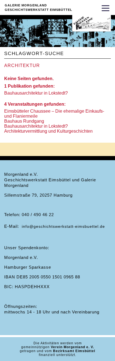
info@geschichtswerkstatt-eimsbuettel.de (63, 226)
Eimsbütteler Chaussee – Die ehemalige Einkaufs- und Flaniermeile (54, 113)
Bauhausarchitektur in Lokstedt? (36, 93)
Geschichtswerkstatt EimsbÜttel (38, 9)
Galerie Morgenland (26, 5)
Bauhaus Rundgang (24, 121)
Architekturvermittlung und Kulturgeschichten (48, 131)
